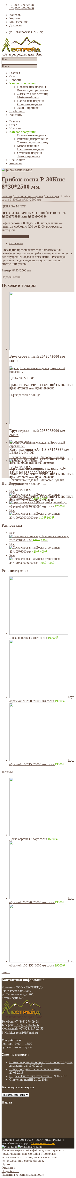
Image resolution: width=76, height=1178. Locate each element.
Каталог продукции (22, 83)
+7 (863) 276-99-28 (21, 4)
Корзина (14, 18)
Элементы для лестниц (32, 93)
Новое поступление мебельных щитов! (35, 1069)
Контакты (15, 114)
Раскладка (52, 196)
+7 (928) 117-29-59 (31, 1028)
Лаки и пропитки (28, 107)
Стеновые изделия (29, 104)
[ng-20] (17, 170)
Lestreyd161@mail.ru (24, 1032)
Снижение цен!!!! (21, 1079)
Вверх (6, 972)
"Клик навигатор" (43, 1143)
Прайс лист (17, 111)
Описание (16, 243)
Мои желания (18, 21)
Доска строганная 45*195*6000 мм (34, 494)
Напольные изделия (30, 100)
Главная (14, 73)
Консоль (14, 14)
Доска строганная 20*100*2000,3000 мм (34, 513)
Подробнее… (10, 1171)
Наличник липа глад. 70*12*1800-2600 (39, 536)
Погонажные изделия (31, 86)
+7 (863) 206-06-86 (21, 8)
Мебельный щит (28, 97)
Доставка (15, 25)
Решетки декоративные (32, 90)
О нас (13, 76)
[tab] (41, 243)
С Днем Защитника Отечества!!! (30, 1076)
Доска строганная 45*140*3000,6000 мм (34, 559)
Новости (15, 79)
